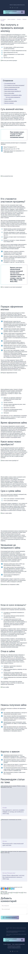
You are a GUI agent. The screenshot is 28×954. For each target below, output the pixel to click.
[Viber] (7, 889)
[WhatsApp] (9, 889)
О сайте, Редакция (7, 944)
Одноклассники (12, 7)
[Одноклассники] (3, 889)
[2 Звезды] (8, 892)
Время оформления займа (10, 89)
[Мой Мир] (5, 889)
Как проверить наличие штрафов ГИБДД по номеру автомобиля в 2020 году (13, 811)
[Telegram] (14, 889)
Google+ (17, 7)
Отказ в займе (7, 99)
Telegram (14, 7)
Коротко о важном (9, 103)
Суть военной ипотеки (9, 83)
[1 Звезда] (3, 892)
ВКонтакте (10, 7)
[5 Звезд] (24, 892)
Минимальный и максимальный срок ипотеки (13, 844)
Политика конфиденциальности (14, 947)
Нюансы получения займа (10, 101)
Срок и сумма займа (9, 93)
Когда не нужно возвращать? (13, 97)
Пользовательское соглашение (14, 946)
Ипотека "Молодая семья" (9, 873)
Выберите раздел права (11, 12)
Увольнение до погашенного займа (13, 95)
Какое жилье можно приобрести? (12, 91)
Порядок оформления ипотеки (11, 87)
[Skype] (11, 889)
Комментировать (11, 917)
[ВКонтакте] (1, 889)
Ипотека (5, 841)
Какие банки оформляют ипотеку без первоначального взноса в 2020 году (13, 877)
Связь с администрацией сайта (18, 944)
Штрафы (5, 807)
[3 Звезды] (14, 892)
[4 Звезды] (19, 892)
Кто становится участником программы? (14, 85)
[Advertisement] (13, 164)
